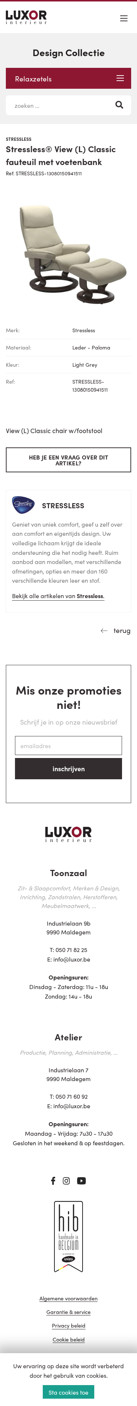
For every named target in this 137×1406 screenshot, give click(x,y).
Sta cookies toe (68, 1392)
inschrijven (69, 768)
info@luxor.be (71, 959)
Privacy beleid (68, 1326)
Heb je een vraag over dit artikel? (69, 460)
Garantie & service (68, 1312)
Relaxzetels (33, 78)
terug (121, 630)
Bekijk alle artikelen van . (58, 596)
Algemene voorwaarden (68, 1299)
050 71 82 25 (71, 949)
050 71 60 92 (72, 1096)
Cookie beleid (69, 1340)
